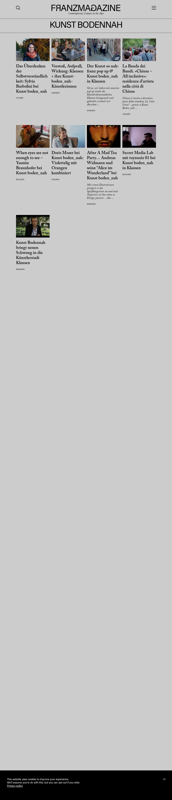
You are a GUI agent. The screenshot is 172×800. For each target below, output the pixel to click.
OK (164, 779)
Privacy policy (15, 786)
